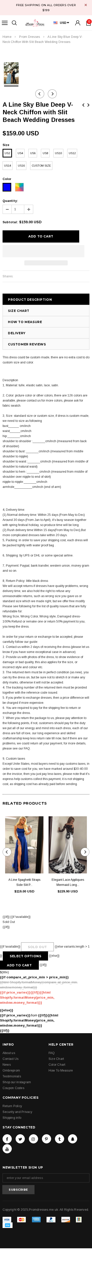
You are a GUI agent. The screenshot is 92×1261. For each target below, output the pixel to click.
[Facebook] (7, 1138)
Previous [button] (39, 93)
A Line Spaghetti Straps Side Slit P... (24, 882)
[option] (11, 73)
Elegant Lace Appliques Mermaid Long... (68, 882)
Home (7, 37)
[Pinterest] (46, 1138)
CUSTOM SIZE (41, 165)
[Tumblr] (59, 1138)
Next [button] (52, 93)
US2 (7, 153)
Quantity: (10, 201)
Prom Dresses (29, 37)
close (86, 5)
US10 (58, 153)
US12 (72, 153)
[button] (43, 251)
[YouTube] (7, 1148)
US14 (7, 165)
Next (88, 105)
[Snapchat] (72, 1138)
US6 (33, 153)
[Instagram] (33, 1138)
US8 (45, 153)
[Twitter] (20, 1138)
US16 (21, 165)
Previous (83, 105)
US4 (20, 153)
